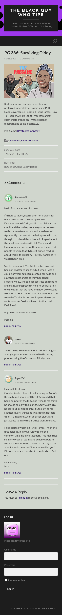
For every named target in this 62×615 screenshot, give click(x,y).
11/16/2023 (10, 58)
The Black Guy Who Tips (31, 12)
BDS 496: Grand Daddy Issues (20, 165)
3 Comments (27, 58)
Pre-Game (15, 140)
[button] (29, 81)
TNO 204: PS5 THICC (16, 152)
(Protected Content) (28, 130)
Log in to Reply (12, 326)
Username (10, 549)
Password (10, 564)
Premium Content (29, 140)
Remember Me (16, 580)
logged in (23, 497)
